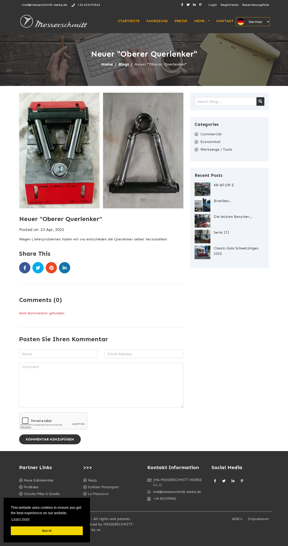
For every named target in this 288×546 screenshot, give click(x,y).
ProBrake (31, 487)
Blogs (123, 64)
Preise (181, 21)
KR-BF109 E (224, 185)
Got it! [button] (47, 530)
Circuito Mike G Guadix (42, 494)
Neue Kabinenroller (39, 480)
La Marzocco (98, 494)
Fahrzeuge (157, 21)
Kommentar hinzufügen (50, 439)
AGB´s (237, 519)
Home (107, 64)
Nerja (92, 480)
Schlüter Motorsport (103, 487)
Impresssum (258, 519)
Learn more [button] (20, 519)
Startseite (129, 21)
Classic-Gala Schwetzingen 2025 (236, 251)
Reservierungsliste (255, 5)
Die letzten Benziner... (233, 216)
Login (212, 5)
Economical (210, 142)
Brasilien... (222, 201)
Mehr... (200, 21)
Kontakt (225, 21)
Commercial (210, 134)
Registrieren (229, 5)
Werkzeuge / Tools (216, 149)
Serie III (222, 232)
